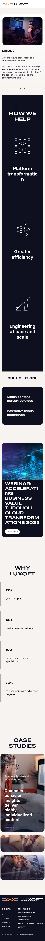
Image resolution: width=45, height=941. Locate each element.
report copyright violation (30, 923)
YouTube (6, 926)
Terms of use (24, 920)
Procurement (24, 909)
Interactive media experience (20, 412)
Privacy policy (24, 916)
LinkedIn (6, 918)
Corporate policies (26, 912)
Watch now (12, 531)
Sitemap (21, 927)
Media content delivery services (20, 398)
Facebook (6, 923)
